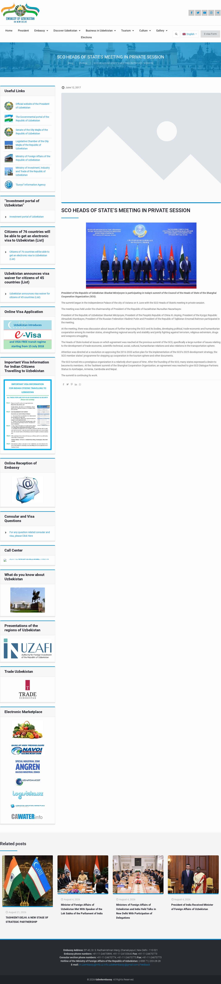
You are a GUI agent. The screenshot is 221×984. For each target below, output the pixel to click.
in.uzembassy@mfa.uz (91, 964)
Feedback (145, 964)
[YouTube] (204, 13)
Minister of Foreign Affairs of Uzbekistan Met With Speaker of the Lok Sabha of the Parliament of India (82, 909)
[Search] (176, 34)
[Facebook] (191, 13)
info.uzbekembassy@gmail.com (121, 964)
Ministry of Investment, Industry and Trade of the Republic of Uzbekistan (33, 171)
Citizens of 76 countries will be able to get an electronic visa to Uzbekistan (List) (29, 255)
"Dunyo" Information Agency (31, 184)
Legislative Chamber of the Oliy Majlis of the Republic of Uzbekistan (32, 145)
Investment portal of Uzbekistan (26, 216)
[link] (28, 334)
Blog (70, 63)
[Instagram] (211, 13)
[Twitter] (198, 13)
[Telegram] (217, 13)
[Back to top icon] (207, 979)
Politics (83, 63)
